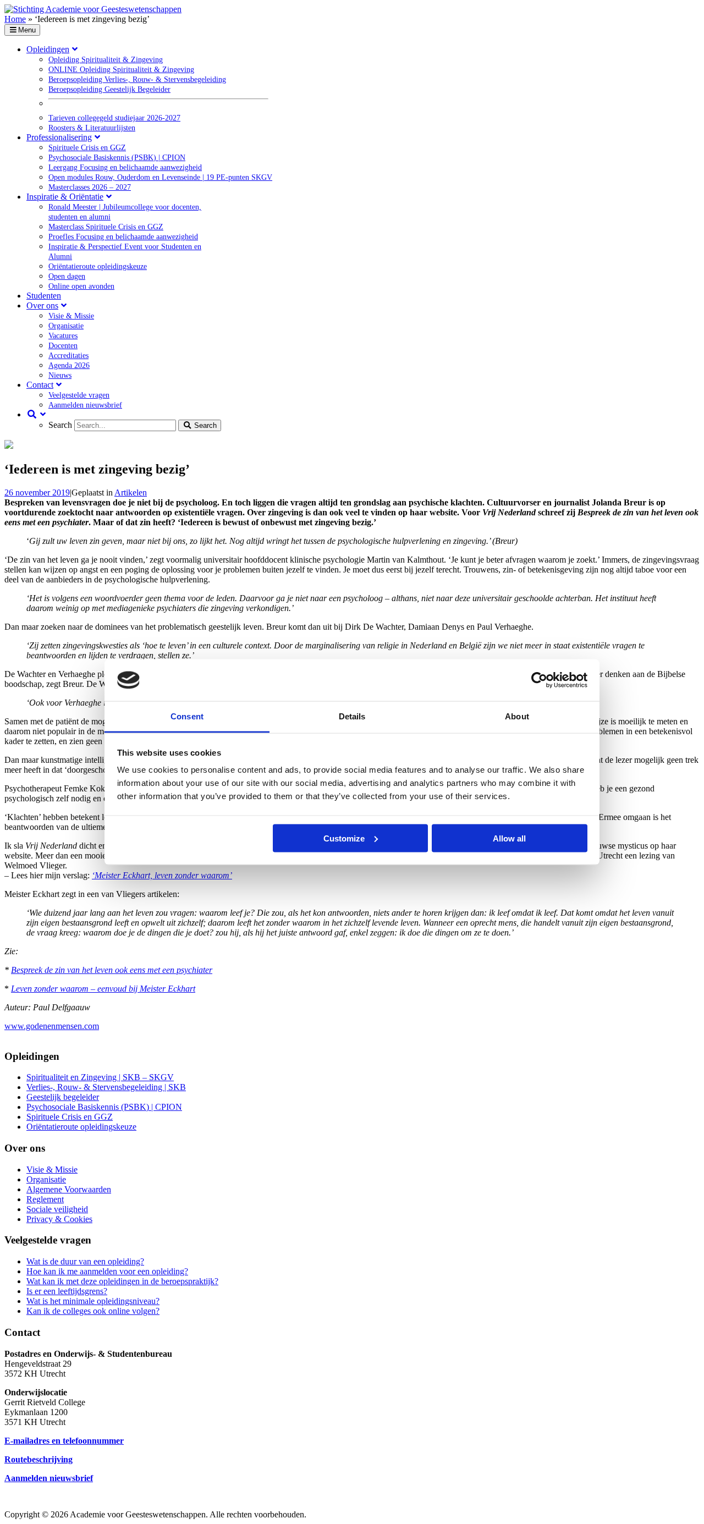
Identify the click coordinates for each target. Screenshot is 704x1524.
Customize (344, 838)
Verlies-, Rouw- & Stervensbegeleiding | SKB (106, 1087)
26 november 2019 (37, 492)
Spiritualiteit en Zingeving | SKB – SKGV (100, 1077)
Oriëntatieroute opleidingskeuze (81, 1126)
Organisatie (46, 1179)
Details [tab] (352, 716)
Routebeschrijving (38, 1459)
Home (15, 19)
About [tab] (517, 716)
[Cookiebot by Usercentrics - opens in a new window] (539, 680)
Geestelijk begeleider (62, 1097)
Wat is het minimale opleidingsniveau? (93, 1301)
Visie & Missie (52, 1169)
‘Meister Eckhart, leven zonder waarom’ (162, 875)
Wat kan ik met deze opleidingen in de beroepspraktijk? (122, 1281)
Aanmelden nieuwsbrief (48, 1478)
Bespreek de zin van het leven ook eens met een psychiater (111, 970)
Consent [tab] (187, 716)
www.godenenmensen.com (51, 1026)
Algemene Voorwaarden (68, 1189)
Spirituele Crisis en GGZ (69, 1116)
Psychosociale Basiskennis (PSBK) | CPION (104, 1107)
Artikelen (130, 492)
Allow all (509, 838)
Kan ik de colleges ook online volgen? (93, 1311)
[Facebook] (337, 1504)
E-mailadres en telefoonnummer (64, 1440)
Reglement (45, 1199)
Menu (27, 30)
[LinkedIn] (363, 1504)
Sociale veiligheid (57, 1209)
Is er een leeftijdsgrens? (66, 1291)
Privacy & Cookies (59, 1219)
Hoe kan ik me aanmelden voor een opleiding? (107, 1271)
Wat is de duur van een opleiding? (85, 1261)
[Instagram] (389, 1504)
